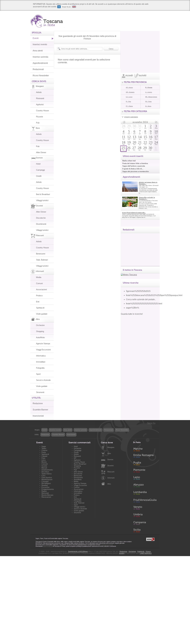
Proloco (39, 295)
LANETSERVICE (146, 553)
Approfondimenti (40, 63)
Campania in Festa (145, 523)
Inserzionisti (38, 416)
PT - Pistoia (129, 106)
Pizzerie (39, 117)
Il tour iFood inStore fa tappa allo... (134, 212)
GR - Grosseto (130, 92)
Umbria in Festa (145, 515)
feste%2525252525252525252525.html (144, 303)
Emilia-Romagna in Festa (145, 456)
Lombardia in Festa (145, 493)
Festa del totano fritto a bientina (135, 163)
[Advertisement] (140, 47)
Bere (109, 453)
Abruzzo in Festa (145, 486)
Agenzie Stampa (43, 343)
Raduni (44, 491)
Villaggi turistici (42, 200)
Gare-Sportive (46, 478)
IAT (75, 458)
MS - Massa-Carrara (151, 96)
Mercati (44, 468)
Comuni (39, 283)
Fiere (43, 458)
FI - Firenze (148, 87)
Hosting (121, 553)
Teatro (43, 448)
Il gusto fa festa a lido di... (132, 169)
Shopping (40, 331)
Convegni (44, 481)
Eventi (36, 38)
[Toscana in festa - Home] (47, 21)
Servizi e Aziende (43, 380)
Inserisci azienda (40, 57)
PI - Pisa (128, 101)
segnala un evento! (107, 544)
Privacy (148, 551)
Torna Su (151, 423)
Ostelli (38, 176)
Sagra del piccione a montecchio (135, 171)
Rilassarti (110, 472)
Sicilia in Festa (145, 530)
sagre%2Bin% (132, 308)
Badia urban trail (129, 161)
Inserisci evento (40, 44)
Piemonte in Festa (145, 471)
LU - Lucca (129, 96)
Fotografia (40, 368)
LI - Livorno (148, 92)
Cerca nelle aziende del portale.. (141, 299)
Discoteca (45, 472)
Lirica (43, 460)
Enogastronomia (47, 489)
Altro (109, 484)
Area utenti (38, 51)
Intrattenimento (47, 470)
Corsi (43, 476)
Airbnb (38, 92)
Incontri (44, 466)
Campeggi (40, 170)
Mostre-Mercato (47, 495)
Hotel (38, 164)
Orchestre (40, 325)
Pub (37, 123)
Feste (43, 452)
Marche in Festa (145, 449)
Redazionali (38, 69)
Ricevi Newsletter (41, 75)
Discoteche (41, 218)
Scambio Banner (40, 410)
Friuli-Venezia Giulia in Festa (145, 500)
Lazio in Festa (145, 478)
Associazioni (41, 289)
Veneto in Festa (145, 508)
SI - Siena (148, 106)
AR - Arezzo (129, 87)
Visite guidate (41, 314)
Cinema (44, 450)
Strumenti (40, 392)
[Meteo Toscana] (129, 275)
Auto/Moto (40, 337)
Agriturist (40, 104)
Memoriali (45, 493)
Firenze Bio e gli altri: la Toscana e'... (147, 198)
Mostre (44, 462)
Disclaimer (132, 551)
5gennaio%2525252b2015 (138, 291)
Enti (37, 302)
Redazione (38, 403)
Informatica (40, 356)
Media (38, 277)
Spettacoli (40, 308)
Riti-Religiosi (46, 483)
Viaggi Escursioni (43, 350)
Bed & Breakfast (43, 194)
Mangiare (110, 447)
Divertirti (110, 466)
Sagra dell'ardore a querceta (133, 166)
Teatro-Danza (46, 474)
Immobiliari (40, 362)
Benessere (40, 254)
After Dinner (41, 152)
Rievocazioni (46, 497)
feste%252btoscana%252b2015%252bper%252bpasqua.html (154, 295)
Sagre (43, 446)
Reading (44, 485)
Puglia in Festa (145, 463)
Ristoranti (40, 98)
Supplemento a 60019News (78, 551)
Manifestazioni (46, 479)
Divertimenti (41, 224)
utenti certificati (47, 546)
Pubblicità (140, 551)
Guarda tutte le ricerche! (132, 314)
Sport (38, 374)
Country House (42, 110)
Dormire (110, 460)
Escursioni (45, 487)
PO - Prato (148, 101)
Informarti (111, 478)
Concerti (44, 464)
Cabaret (44, 456)
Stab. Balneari (42, 260)
